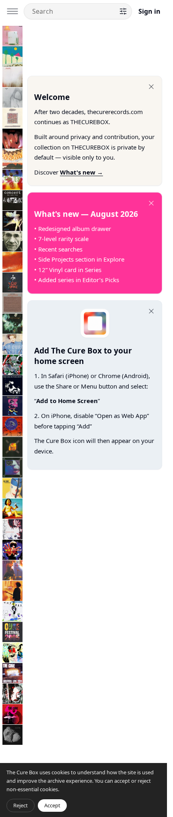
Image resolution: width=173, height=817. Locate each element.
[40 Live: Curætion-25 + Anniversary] (12, 714)
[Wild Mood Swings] (12, 488)
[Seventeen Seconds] (12, 77)
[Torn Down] (12, 694)
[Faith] (12, 97)
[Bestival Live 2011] (12, 673)
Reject (20, 805)
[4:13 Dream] (12, 652)
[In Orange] (12, 282)
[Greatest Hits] (12, 550)
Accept (52, 805)
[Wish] (12, 426)
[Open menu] (12, 11)
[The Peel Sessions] (12, 303)
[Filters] (123, 11)
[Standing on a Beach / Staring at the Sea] (12, 241)
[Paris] (12, 467)
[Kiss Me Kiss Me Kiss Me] (12, 262)
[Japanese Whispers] (12, 159)
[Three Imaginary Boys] (12, 36)
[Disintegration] (12, 324)
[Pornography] (12, 139)
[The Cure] (12, 611)
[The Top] (12, 180)
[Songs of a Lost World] (12, 735)
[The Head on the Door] (12, 221)
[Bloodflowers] (12, 529)
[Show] (12, 447)
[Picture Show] (12, 385)
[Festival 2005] (12, 632)
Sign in (149, 11)
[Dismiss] (151, 86)
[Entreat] (12, 344)
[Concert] (12, 200)
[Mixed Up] (12, 365)
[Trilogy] (12, 570)
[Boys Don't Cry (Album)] (12, 56)
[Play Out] (12, 406)
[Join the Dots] (12, 591)
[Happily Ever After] (12, 118)
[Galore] (12, 509)
